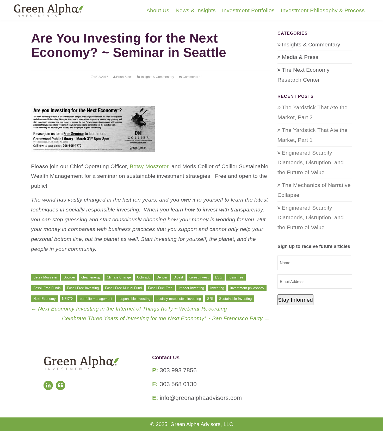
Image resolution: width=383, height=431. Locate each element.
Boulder (69, 277)
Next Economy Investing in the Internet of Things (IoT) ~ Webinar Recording (129, 309)
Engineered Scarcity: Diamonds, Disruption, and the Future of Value (310, 162)
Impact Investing (191, 288)
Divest (178, 277)
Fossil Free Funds (47, 288)
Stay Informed (295, 300)
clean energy (91, 277)
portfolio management (96, 299)
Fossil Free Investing (83, 288)
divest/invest (199, 277)
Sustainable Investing (235, 299)
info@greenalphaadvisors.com (201, 397)
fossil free (235, 277)
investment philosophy (247, 288)
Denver (162, 277)
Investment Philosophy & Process (323, 10)
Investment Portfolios (248, 10)
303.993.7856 (178, 370)
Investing (217, 288)
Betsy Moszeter (149, 166)
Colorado (143, 277)
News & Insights (196, 10)
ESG (218, 277)
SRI (210, 299)
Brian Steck (124, 77)
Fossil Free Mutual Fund (123, 288)
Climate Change (119, 277)
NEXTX (67, 299)
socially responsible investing (179, 299)
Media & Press (300, 57)
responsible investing (134, 299)
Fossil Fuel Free (160, 288)
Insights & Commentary (157, 77)
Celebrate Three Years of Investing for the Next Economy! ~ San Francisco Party (166, 318)
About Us (157, 10)
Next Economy (44, 299)
